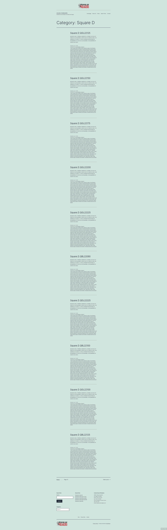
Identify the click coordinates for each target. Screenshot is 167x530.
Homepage (89, 13)
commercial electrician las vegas (87, 49)
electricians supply (92, 55)
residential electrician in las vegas (88, 61)
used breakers (91, 153)
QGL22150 (92, 105)
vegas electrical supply (74, 112)
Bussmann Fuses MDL (79, 501)
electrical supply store (74, 55)
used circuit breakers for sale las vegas (87, 64)
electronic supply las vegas (74, 56)
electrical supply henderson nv (87, 52)
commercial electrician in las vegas (76, 49)
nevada (74, 105)
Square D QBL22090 (80, 256)
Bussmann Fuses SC (79, 495)
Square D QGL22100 (80, 389)
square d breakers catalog (90, 62)
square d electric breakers (74, 63)
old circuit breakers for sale (85, 105)
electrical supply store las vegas (83, 55)
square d (71, 62)
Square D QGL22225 (80, 212)
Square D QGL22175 (80, 123)
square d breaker (76, 62)
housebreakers (77, 58)
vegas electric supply (92, 65)
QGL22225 (89, 239)
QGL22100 (92, 416)
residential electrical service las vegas (76, 61)
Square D (82, 92)
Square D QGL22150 (80, 78)
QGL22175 (89, 150)
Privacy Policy (95, 523)
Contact (108, 13)
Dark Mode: (163, 528)
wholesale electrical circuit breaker (90, 157)
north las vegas (78, 105)
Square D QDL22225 (80, 300)
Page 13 (66, 479)
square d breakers (82, 62)
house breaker (91, 56)
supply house (85, 63)
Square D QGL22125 (80, 33)
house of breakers (76, 57)
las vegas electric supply (84, 58)
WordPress (108, 523)
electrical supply (79, 52)
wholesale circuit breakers (82, 112)
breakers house (80, 48)
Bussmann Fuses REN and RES (81, 498)
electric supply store (79, 50)
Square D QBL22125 (80, 434)
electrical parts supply (89, 51)
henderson (81, 56)
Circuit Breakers (92, 48)
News (98, 13)
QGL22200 (92, 194)
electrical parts (75, 51)
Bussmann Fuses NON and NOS (81, 499)
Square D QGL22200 (80, 167)
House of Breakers (62, 13)
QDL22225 (92, 327)
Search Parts (103, 13)
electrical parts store (81, 51)
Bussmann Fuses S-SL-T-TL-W (80, 496)
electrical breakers (86, 50)
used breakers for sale (77, 64)
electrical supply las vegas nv (89, 99)
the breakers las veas (91, 63)
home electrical (85, 56)
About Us (94, 13)
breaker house (75, 48)
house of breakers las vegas (84, 57)
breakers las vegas (86, 48)
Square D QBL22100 (80, 345)
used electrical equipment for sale (83, 65)
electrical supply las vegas (79, 99)
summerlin (81, 63)
